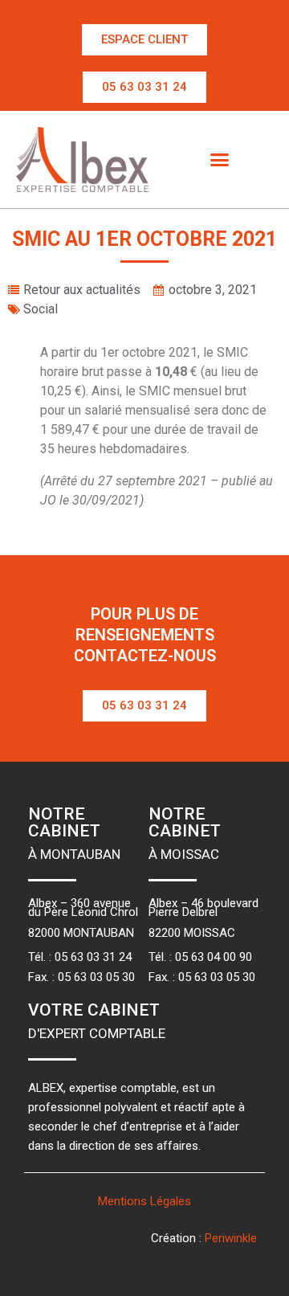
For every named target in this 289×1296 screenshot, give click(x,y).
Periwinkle (231, 1238)
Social (40, 309)
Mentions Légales (144, 1201)
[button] (144, 39)
